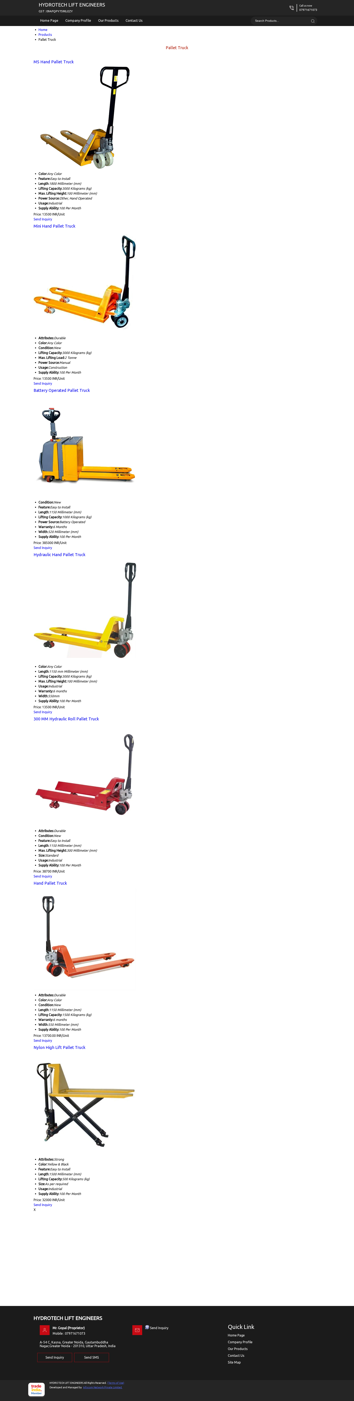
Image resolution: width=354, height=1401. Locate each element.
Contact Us (134, 20)
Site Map (234, 1362)
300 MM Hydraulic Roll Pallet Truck (66, 718)
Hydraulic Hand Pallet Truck (59, 554)
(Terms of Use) (115, 1383)
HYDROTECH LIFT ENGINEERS (72, 7)
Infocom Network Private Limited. (102, 1387)
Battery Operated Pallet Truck (62, 390)
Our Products (108, 20)
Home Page (49, 20)
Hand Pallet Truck (50, 883)
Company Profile (78, 20)
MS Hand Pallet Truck (54, 61)
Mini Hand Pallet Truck (54, 226)
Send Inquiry (43, 219)
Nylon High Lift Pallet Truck (59, 1047)
